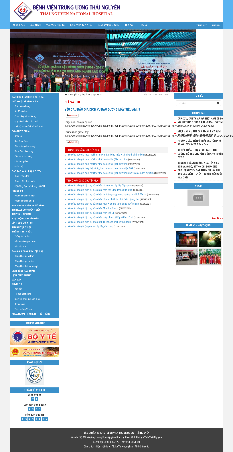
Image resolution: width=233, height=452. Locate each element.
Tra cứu (129, 25)
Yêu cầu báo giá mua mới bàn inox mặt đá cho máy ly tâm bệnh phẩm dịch (106, 154)
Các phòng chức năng (25, 146)
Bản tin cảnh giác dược (25, 241)
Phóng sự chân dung (24, 200)
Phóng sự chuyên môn (25, 195)
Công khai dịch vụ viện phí (27, 266)
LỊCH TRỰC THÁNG (21, 275)
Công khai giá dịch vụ (80, 94)
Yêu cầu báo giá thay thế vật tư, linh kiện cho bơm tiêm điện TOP (100, 168)
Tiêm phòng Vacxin (23, 309)
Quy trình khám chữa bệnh (27, 121)
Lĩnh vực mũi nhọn (22, 223)
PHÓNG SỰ (17, 191)
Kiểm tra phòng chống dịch (27, 299)
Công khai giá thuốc (24, 261)
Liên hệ (143, 25)
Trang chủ (19, 25)
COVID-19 (17, 284)
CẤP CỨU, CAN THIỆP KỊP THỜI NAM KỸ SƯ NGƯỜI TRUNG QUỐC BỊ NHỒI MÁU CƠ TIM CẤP (200, 122)
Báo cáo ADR (21, 246)
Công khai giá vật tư (24, 256)
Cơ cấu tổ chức (21, 131)
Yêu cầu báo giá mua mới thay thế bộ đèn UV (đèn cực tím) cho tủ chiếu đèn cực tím (111, 173)
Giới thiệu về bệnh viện (25, 101)
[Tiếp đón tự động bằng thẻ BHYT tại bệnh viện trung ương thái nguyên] (198, 198)
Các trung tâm (21, 161)
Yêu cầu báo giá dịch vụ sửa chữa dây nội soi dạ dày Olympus (99, 185)
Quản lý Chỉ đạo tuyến (25, 181)
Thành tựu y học (21, 227)
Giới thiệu (35, 25)
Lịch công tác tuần (81, 25)
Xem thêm (217, 218)
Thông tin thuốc (22, 231)
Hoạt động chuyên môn (25, 218)
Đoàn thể (19, 166)
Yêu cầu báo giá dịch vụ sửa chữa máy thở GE (91, 212)
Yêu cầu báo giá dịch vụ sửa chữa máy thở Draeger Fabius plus (100, 189)
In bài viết (73, 115)
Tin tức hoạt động (23, 293)
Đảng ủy (18, 136)
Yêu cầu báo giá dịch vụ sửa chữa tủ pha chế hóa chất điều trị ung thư (103, 199)
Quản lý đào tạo (22, 176)
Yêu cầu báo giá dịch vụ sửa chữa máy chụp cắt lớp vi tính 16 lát (100, 217)
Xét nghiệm (20, 304)
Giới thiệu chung (22, 106)
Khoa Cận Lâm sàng (24, 151)
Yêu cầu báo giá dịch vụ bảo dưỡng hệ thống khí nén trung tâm (99, 221)
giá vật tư (97, 94)
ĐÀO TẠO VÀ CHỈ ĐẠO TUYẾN (26, 171)
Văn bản (16, 279)
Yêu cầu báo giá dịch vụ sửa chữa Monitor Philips (93, 208)
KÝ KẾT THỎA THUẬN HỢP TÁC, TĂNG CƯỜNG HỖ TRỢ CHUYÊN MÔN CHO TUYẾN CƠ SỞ (200, 154)
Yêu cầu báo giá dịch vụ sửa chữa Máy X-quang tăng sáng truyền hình (103, 203)
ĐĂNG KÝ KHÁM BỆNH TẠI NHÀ (28, 97)
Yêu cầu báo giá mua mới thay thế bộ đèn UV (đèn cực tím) (98, 159)
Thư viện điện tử (55, 25)
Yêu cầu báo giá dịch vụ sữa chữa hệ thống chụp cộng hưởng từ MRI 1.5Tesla (107, 194)
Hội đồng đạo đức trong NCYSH (30, 186)
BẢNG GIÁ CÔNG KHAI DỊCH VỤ (27, 251)
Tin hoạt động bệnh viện (26, 209)
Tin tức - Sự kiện (21, 214)
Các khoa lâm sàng (23, 156)
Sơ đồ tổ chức (21, 111)
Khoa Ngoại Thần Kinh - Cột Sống (31, 313)
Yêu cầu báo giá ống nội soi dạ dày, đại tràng (90, 226)
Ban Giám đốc (21, 141)
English (216, 25)
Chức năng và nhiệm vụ (25, 116)
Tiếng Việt (201, 25)
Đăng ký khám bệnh (108, 25)
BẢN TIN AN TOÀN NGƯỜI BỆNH (28, 205)
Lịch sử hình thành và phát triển (29, 126)
